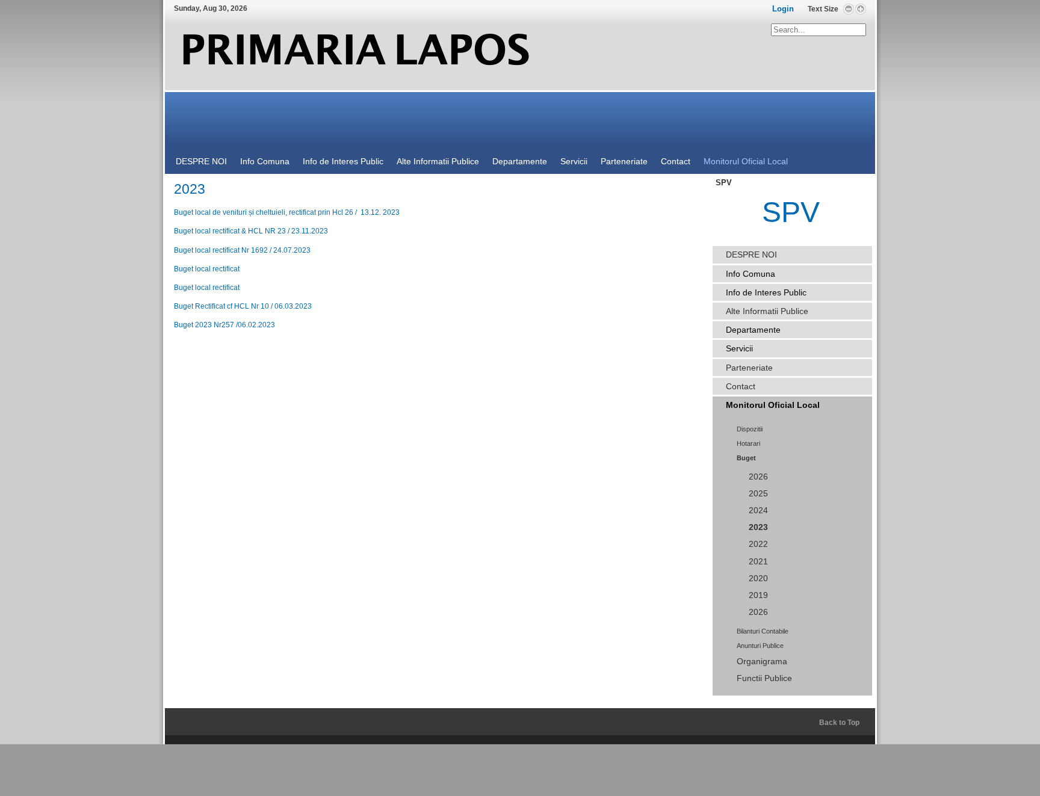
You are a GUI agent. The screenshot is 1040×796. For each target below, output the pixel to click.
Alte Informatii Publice (767, 311)
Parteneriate (749, 367)
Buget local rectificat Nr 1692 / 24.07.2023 (242, 250)
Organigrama (762, 661)
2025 (758, 493)
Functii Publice (764, 678)
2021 (758, 561)
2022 (758, 544)
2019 (758, 595)
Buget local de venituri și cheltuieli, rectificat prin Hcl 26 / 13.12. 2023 (287, 212)
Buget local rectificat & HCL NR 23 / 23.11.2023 (251, 231)
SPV (791, 212)
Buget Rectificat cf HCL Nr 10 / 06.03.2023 (243, 306)
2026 (758, 476)
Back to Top (839, 722)
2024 (758, 510)
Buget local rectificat (207, 269)
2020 (758, 578)
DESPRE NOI (751, 254)
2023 (758, 527)
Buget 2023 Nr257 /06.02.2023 (224, 325)
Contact (740, 386)
